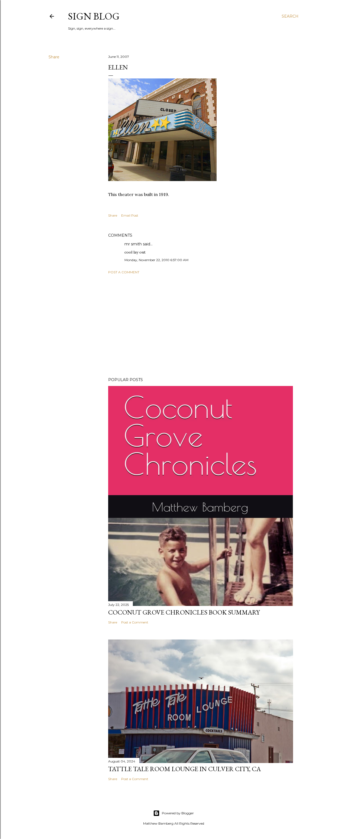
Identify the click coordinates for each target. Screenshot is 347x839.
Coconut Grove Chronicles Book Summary (184, 612)
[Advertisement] (200, 326)
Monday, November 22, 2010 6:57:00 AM (156, 260)
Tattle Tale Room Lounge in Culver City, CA (184, 769)
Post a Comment (123, 272)
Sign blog (94, 16)
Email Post (129, 215)
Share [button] (54, 57)
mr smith (133, 244)
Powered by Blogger (178, 813)
